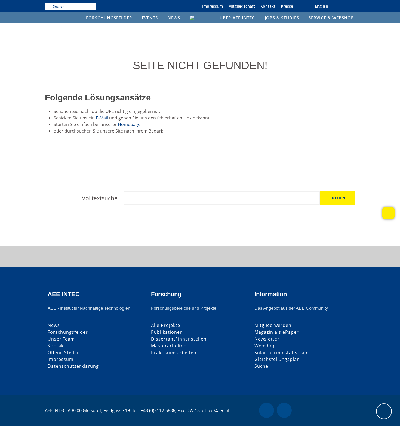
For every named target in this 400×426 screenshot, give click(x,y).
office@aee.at (216, 410)
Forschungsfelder (109, 17)
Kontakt (267, 6)
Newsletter (266, 339)
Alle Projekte (165, 325)
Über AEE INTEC (237, 17)
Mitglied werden (272, 325)
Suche (261, 366)
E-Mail (102, 118)
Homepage (129, 124)
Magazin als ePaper (276, 332)
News (174, 17)
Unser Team (61, 339)
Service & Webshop (331, 17)
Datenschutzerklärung (73, 366)
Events (150, 17)
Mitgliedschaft (241, 6)
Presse (287, 6)
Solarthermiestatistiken (281, 352)
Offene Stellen (64, 352)
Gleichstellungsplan (277, 359)
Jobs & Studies (282, 17)
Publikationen (167, 332)
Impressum (212, 6)
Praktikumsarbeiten (173, 352)
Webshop (265, 346)
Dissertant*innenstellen (179, 339)
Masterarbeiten (169, 346)
